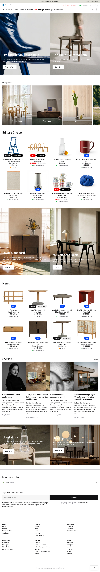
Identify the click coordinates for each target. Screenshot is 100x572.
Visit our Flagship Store (92, 1)
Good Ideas (10, 437)
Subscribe (74, 498)
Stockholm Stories (72, 531)
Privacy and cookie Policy (42, 551)
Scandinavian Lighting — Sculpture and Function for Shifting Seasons (84, 396)
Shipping (37, 542)
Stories (16, 9)
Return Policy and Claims (42, 547)
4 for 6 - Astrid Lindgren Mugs (68, 5)
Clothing (37, 533)
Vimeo (69, 551)
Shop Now (58, 67)
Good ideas (5, 533)
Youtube (69, 554)
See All (57, 267)
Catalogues (5, 545)
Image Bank (5, 542)
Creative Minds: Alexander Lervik (57, 395)
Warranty (37, 549)
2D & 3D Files (6, 547)
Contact (4, 529)
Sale (35, 9)
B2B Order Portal (7, 549)
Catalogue (70, 526)
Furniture (37, 526)
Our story (5, 526)
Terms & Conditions (40, 545)
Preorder (30, 9)
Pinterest (69, 549)
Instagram (70, 545)
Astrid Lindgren (39, 535)
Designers (23, 9)
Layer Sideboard (14, 253)
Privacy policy (83, 503)
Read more (58, 450)
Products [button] (9, 9)
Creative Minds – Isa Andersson (11, 395)
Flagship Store (62, 438)
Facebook (70, 542)
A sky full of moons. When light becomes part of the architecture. (37, 396)
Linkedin (69, 547)
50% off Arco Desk (65, 255)
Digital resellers (7, 531)
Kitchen (37, 531)
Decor (36, 529)
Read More (8, 267)
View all (95, 360)
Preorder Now (9, 67)
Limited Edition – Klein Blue (21, 55)
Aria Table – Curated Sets (70, 55)
